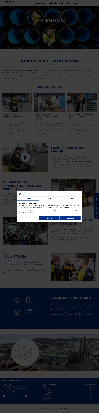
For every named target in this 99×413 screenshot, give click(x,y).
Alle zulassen (70, 218)
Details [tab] (49, 198)
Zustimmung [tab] (28, 198)
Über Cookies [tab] (71, 198)
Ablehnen (49, 218)
